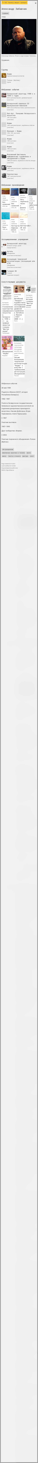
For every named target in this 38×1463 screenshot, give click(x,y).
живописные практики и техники (13, 453)
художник (5, 13)
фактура (25, 456)
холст (32, 456)
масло (29, 453)
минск (4, 456)
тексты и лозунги (14, 456)
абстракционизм (7, 449)
